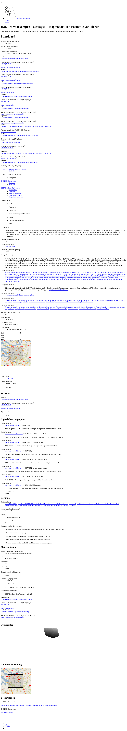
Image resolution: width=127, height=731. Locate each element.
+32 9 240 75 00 (6, 64)
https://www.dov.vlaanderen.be (10, 67)
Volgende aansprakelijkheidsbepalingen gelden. (19, 295)
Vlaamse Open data (15, 193)
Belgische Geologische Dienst (11, 142)
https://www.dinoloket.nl (8, 132)
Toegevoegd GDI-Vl (15, 195)
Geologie (11, 171)
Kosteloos (12, 191)
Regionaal (12, 184)
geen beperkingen (10, 246)
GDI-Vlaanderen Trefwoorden (10, 188)
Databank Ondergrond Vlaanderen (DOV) (15, 58)
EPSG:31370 (9, 378)
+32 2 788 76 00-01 (7, 148)
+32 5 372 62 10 (6, 89)
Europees (12, 183)
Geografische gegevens (16, 197)
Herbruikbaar (13, 190)
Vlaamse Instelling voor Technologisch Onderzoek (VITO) (20, 135)
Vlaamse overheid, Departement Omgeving (15, 108)
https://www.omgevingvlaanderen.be (12, 114)
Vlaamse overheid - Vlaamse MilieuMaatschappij (17, 83)
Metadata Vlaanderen (23, 18)
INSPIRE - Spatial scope (8, 181)
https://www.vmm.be (7, 92)
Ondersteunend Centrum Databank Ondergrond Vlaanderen (20, 71)
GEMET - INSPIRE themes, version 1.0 (13, 169)
